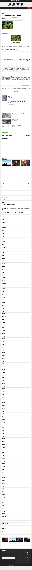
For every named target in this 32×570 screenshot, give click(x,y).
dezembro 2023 (4, 263)
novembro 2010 (4, 499)
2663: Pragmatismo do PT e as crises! (25, 167)
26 (25, 559)
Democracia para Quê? (15, 119)
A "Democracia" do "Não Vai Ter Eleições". (17, 125)
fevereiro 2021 (3, 313)
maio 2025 (3, 236)
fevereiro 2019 (3, 350)
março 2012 (3, 474)
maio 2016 (3, 396)
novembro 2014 (3, 424)
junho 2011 (3, 488)
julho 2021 (3, 308)
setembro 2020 (4, 321)
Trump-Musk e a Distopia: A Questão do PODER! (17, 212)
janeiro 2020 (3, 333)
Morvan (2, 204)
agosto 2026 (3, 217)
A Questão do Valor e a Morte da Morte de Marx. (18, 113)
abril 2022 (3, 294)
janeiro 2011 (3, 496)
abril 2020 (3, 328)
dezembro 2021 (3, 300)
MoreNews (18, 565)
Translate (8, 523)
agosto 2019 (3, 341)
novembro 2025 (4, 227)
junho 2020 (3, 325)
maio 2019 (3, 346)
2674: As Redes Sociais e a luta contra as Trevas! (6, 167)
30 (7, 185)
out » (29, 186)
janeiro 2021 (3, 314)
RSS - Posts (3, 526)
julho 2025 (3, 233)
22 (3, 183)
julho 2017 (3, 374)
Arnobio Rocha (16, 3)
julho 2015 (3, 411)
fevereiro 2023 (3, 278)
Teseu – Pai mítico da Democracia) (25, 85)
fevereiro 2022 (3, 297)
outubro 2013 (3, 444)
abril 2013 (3, 453)
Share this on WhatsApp (5, 33)
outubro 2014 (3, 425)
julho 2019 (3, 342)
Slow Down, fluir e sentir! (19, 543)
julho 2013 (3, 449)
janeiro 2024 (3, 261)
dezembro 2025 (4, 225)
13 (24, 180)
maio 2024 (3, 255)
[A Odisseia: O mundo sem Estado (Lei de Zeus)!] (5, 540)
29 (3, 185)
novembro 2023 (4, 264)
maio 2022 (3, 292)
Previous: (7, 135)
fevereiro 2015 (3, 419)
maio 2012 (3, 471)
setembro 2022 (3, 286)
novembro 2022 (4, 283)
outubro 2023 (3, 266)
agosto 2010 (3, 503)
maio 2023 (3, 274)
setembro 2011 (3, 483)
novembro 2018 (3, 355)
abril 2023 (3, 275)
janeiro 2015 (3, 421)
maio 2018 (3, 364)
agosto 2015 (3, 410)
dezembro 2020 (4, 316)
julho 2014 (3, 430)
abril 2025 (3, 238)
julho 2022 (3, 289)
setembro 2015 (3, 408)
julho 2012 (3, 467)
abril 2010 (3, 508)
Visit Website (11, 104)
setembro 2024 (3, 249)
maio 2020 (3, 327)
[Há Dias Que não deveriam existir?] (27, 540)
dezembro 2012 (3, 460)
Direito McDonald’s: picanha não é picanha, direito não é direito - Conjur (11, 208)
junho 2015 (3, 413)
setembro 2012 (3, 464)
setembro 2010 (3, 502)
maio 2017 (3, 377)
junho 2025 (3, 235)
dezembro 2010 (3, 497)
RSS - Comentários (4, 528)
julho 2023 (3, 271)
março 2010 (3, 510)
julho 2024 (3, 252)
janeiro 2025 (3, 242)
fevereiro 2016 (3, 400)
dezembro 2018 (3, 353)
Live (30, 7)
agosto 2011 (3, 485)
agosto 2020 (3, 322)
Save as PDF (16, 91)
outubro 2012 (3, 463)
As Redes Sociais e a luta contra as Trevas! (9, 204)
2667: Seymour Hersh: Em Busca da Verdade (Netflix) (15, 167)
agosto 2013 (3, 447)
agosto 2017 (3, 372)
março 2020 (3, 330)
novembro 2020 (4, 317)
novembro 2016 (4, 386)
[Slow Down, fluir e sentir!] (19, 540)
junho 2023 (3, 272)
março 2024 (3, 258)
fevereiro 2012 (3, 475)
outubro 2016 (3, 388)
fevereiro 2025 (3, 241)
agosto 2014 (3, 428)
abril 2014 (3, 435)
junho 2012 (3, 469)
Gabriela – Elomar (6, 211)
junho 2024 (3, 253)
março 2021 (3, 311)
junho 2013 (3, 450)
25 (23, 559)
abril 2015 (3, 416)
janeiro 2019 (3, 352)
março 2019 (3, 349)
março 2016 (3, 399)
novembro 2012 (3, 461)
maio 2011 (3, 489)
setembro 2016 (3, 389)
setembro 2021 (3, 305)
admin (9, 96)
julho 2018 (3, 361)
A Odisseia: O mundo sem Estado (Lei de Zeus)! (5, 543)
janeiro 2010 (3, 513)
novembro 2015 (3, 405)
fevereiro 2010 (3, 511)
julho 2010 (3, 505)
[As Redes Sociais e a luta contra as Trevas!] (12, 540)
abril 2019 (3, 347)
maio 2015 (3, 414)
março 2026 (3, 222)
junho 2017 (3, 375)
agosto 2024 (3, 250)
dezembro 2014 (3, 422)
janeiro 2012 (3, 477)
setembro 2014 (3, 427)
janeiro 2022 (3, 299)
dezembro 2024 (4, 244)
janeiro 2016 (3, 402)
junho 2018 (3, 363)
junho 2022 (3, 291)
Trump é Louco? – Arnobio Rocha (6, 212)
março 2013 (3, 455)
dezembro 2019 (3, 335)
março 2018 (3, 366)
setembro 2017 (3, 371)
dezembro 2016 (3, 385)
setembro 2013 (3, 446)
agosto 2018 (3, 360)
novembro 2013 (3, 442)
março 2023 (3, 277)
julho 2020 (3, 324)
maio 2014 (3, 433)
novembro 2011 (3, 480)
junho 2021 (3, 310)
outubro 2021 (3, 303)
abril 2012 (3, 472)
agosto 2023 (3, 269)
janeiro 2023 (3, 280)
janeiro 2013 (3, 458)
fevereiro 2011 (3, 494)
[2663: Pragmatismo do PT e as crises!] (25, 163)
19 (25, 557)
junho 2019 (3, 344)
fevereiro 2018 (3, 367)
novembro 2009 (4, 516)
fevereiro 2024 (3, 260)
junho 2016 (3, 394)
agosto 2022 (3, 288)
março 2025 (3, 239)
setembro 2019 (3, 339)
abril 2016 (3, 397)
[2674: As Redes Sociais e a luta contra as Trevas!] (6, 163)
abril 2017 (3, 378)
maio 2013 (3, 452)
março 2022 (3, 296)
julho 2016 (3, 392)
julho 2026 (3, 219)
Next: (27, 135)
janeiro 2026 (3, 224)
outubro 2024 (3, 247)
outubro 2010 (3, 500)
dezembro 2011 (3, 478)
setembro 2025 (3, 230)
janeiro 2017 (3, 383)
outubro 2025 (3, 228)
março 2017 (3, 380)
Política (3, 13)
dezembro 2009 (4, 514)
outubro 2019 (3, 338)
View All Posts (17, 104)
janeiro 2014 (3, 439)
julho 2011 (3, 486)
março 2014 (3, 436)
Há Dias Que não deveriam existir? (26, 543)
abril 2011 (3, 491)
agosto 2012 (3, 466)
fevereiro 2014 (3, 438)
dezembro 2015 (3, 403)
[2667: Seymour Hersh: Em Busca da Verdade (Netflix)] (16, 163)
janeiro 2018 (3, 369)
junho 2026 (3, 221)
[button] (1, 8)
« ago (2, 186)
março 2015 (3, 417)
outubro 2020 (3, 319)
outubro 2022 (3, 285)
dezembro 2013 (3, 441)
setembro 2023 (3, 267)
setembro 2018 (3, 358)
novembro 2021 (3, 302)
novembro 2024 (4, 246)
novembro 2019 (4, 336)
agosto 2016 (3, 391)
